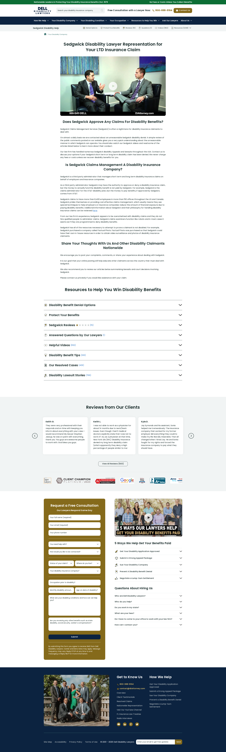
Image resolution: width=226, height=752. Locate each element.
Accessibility (60, 742)
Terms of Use (91, 742)
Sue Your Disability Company (162, 695)
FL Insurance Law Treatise (129, 714)
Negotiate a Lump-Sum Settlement (160, 705)
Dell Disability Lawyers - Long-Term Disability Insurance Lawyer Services (42, 10)
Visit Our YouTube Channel (129, 709)
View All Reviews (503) (113, 463)
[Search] (102, 10)
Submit (74, 636)
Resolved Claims (124, 701)
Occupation (118, 20)
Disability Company (63, 20)
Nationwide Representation (129, 705)
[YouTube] (119, 724)
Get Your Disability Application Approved (163, 685)
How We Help (40, 20)
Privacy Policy (75, 742)
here (95, 210)
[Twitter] (137, 724)
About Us (185, 20)
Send (178, 742)
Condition (92, 20)
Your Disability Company (57, 34)
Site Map (48, 742)
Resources (144, 20)
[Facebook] (131, 724)
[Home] (45, 34)
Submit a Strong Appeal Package (165, 691)
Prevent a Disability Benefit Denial (165, 699)
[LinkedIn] (125, 724)
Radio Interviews (124, 718)
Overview (121, 692)
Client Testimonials (126, 697)
